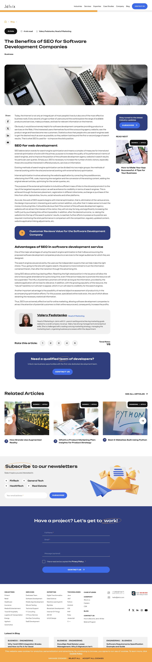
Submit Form (94, 350)
